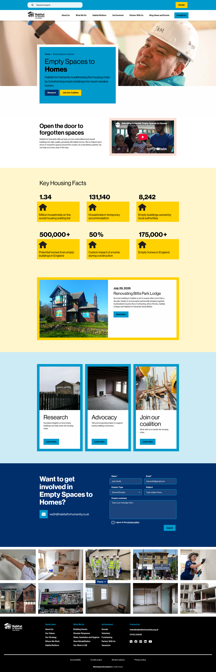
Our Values (50, 633)
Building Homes (80, 629)
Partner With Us (136, 15)
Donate (181, 5)
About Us (66, 15)
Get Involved (118, 15)
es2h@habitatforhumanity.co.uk (69, 514)
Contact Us (181, 15)
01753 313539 (136, 634)
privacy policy (133, 522)
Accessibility (75, 660)
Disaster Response (81, 633)
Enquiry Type (117, 487)
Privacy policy (140, 660)
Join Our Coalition (70, 92)
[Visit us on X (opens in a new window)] (131, 641)
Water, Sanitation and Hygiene (86, 637)
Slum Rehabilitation (81, 641)
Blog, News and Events (159, 15)
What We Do (81, 15)
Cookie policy (96, 660)
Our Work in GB (80, 645)
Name (115, 476)
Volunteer (106, 633)
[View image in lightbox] (60, 564)
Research (52, 92)
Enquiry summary (119, 498)
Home (47, 54)
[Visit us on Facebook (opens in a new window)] (135, 641)
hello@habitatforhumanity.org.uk (144, 630)
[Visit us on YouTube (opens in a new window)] (150, 641)
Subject (149, 487)
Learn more (51, 442)
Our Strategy (50, 637)
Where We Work (52, 641)
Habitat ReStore (99, 15)
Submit (169, 528)
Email (149, 476)
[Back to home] (36, 18)
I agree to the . (128, 522)
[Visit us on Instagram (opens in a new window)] (140, 641)
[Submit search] (32, 5)
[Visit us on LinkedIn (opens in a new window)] (145, 641)
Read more (121, 314)
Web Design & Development (102, 667)
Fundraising (107, 637)
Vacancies (106, 645)
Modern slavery (118, 660)
